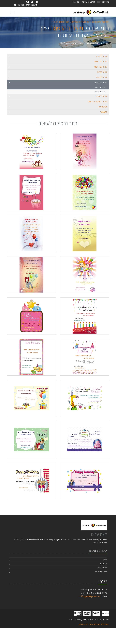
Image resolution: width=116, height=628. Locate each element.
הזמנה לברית (102, 72)
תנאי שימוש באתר (101, 572)
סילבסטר (103, 112)
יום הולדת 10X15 (60, 22)
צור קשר (76, 1)
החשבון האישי (102, 568)
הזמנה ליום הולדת (100, 82)
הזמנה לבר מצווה (100, 61)
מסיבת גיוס (103, 106)
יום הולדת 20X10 (100, 91)
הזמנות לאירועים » (99, 22)
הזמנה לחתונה (101, 56)
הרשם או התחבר (88, 1)
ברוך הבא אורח (103, 1)
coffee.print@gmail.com (90, 596)
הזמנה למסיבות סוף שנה (97, 101)
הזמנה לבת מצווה (100, 66)
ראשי (107, 43)
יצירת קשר (103, 564)
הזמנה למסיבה (101, 96)
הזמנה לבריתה (101, 77)
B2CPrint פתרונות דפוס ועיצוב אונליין (94, 624)
